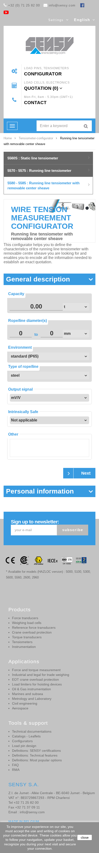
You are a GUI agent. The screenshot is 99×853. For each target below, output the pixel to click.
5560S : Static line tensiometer (32, 158)
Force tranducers (25, 618)
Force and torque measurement (36, 670)
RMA (15, 770)
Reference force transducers (34, 627)
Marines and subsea (27, 694)
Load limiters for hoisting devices (37, 684)
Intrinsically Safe (23, 412)
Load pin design (24, 746)
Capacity (16, 294)
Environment (20, 347)
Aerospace (20, 708)
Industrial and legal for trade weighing (40, 675)
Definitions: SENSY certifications (36, 750)
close (85, 837)
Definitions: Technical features (34, 755)
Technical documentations (31, 731)
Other (13, 434)
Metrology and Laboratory (31, 699)
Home (8, 138)
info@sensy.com (62, 5)
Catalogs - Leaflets (26, 736)
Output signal (20, 389)
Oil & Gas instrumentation (31, 689)
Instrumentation (24, 647)
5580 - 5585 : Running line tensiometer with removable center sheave (43, 185)
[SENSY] (50, 46)
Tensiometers (22, 642)
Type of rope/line (23, 367)
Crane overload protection (32, 632)
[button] (49, 282)
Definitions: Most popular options (37, 760)
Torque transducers (27, 637)
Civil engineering (24, 703)
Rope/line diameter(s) (27, 321)
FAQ (15, 765)
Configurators (22, 741)
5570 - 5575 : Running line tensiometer (39, 170)
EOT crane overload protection (35, 679)
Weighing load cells (26, 623)
